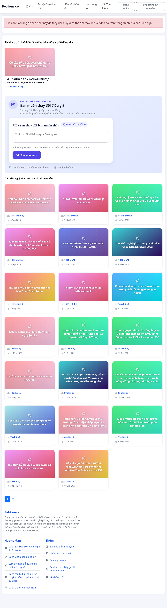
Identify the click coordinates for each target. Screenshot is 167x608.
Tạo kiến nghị (29, 155)
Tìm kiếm (106, 6)
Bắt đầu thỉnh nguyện (150, 6)
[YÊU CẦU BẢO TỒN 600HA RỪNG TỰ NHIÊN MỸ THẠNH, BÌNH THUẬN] (30, 69)
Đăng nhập (126, 6)
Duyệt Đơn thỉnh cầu (47, 6)
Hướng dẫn (13, 540)
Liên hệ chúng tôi (72, 6)
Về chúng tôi (91, 6)
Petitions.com (12, 6)
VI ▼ (31, 6)
